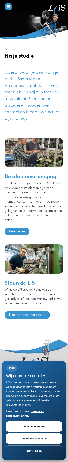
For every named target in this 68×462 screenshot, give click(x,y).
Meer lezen (17, 231)
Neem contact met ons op (27, 315)
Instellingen (34, 450)
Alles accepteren (34, 426)
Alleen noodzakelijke (34, 438)
